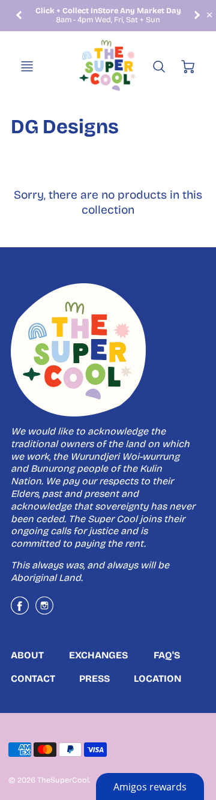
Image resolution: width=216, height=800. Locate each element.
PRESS (94, 678)
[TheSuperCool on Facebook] (20, 610)
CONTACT (33, 678)
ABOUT (27, 655)
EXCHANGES (98, 655)
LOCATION (157, 678)
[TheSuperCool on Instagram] (44, 610)
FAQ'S (167, 655)
